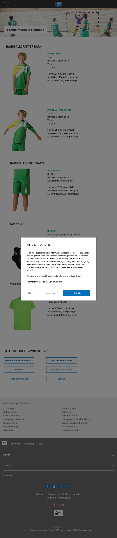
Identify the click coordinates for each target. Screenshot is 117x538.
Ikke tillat (32, 293)
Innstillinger (50, 293)
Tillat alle (77, 293)
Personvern (57, 282)
